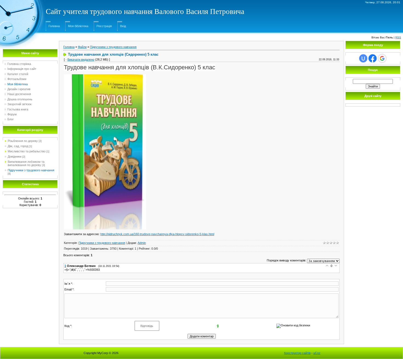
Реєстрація (104, 26)
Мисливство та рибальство (27, 151)
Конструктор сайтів (297, 353)
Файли (82, 47)
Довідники (14, 156)
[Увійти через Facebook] (372, 58)
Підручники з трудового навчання (31, 170)
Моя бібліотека (78, 26)
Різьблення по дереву (23, 141)
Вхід (123, 26)
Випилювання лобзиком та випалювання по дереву (26, 163)
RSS (398, 37)
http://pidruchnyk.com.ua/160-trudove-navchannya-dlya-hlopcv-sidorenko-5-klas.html (157, 234)
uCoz (316, 353)
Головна (54, 26)
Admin (142, 242)
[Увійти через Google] (382, 58)
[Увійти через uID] (363, 58)
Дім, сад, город (18, 146)
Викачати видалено (80, 59)
